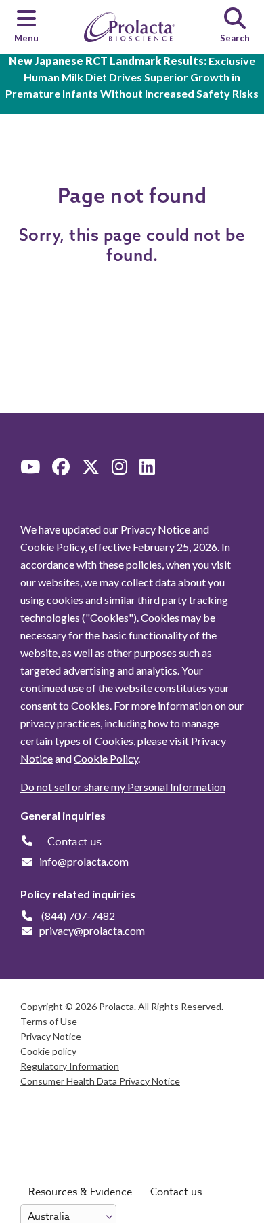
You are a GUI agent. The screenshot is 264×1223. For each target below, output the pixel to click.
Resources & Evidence (80, 1191)
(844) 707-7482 (78, 915)
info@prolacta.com (84, 861)
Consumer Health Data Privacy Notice (100, 1081)
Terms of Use (48, 1021)
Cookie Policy (106, 758)
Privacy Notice (50, 1036)
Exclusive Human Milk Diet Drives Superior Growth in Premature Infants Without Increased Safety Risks (132, 77)
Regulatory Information (69, 1066)
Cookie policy (48, 1051)
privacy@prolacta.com (92, 930)
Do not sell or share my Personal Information (122, 786)
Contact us (176, 1191)
